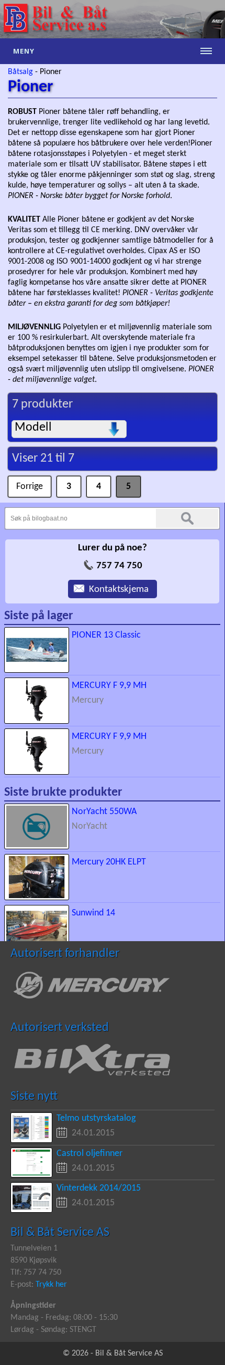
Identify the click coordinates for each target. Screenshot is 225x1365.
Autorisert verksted (59, 1028)
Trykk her (51, 1284)
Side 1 (69, 482)
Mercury (88, 700)
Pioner (51, 72)
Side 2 (98, 482)
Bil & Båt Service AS (59, 1232)
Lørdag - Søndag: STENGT (53, 1330)
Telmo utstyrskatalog (96, 1118)
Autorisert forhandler (64, 953)
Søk (187, 518)
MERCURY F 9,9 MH (109, 686)
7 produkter (42, 404)
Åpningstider (33, 1305)
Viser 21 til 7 (43, 458)
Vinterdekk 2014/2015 (99, 1188)
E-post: (23, 1284)
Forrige (21, 482)
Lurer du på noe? (112, 548)
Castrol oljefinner (89, 1154)
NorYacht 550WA (104, 812)
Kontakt (83, 586)
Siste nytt (34, 1096)
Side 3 (128, 482)
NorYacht (89, 826)
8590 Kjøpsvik (33, 1260)
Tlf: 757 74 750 (35, 1272)
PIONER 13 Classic (106, 635)
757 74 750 (119, 566)
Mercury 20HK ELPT (109, 862)
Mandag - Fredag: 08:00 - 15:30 (64, 1318)
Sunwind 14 (93, 913)
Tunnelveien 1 (34, 1248)
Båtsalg (20, 72)
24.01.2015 (93, 1133)
